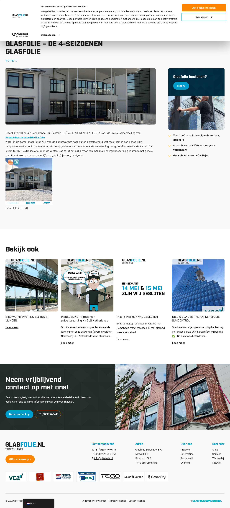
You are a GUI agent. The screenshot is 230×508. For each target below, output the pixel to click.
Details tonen (48, 35)
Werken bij (218, 458)
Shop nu (181, 86)
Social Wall (187, 458)
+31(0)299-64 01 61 (105, 454)
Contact (216, 454)
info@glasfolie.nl (103, 458)
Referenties (187, 454)
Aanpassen (202, 17)
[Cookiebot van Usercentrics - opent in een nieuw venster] (20, 35)
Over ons (185, 462)
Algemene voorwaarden (94, 501)
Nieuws (216, 462)
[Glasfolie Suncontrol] (26, 446)
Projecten (186, 449)
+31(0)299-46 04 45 (106, 449)
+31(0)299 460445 (47, 414)
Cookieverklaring (137, 501)
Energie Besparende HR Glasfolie (25, 137)
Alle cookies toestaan (204, 7)
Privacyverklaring (117, 501)
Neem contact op (19, 414)
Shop (215, 449)
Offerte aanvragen (20, 459)
